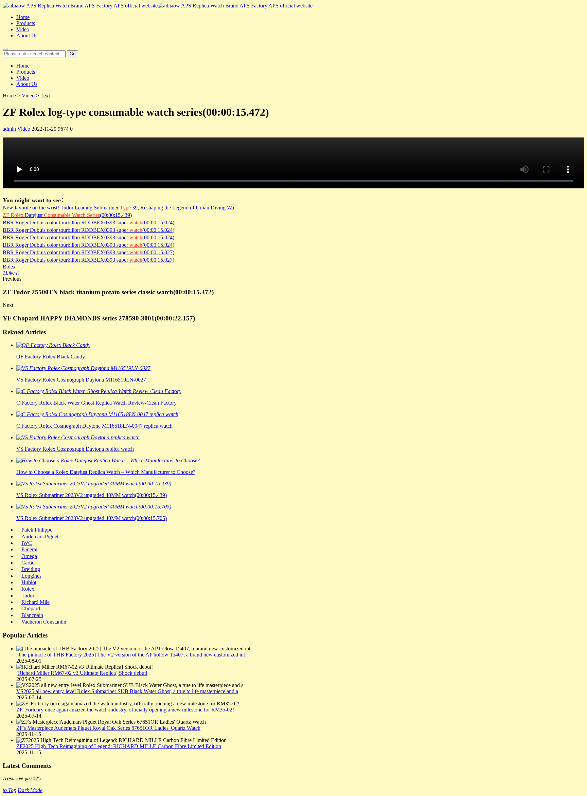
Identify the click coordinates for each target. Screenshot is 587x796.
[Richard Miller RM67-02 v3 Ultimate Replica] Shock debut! (81, 673)
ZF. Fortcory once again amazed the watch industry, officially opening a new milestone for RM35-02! (125, 709)
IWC (26, 543)
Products (25, 23)
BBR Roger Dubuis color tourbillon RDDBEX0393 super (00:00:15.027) (88, 252)
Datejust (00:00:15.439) (67, 215)
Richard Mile (35, 602)
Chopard (30, 608)
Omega (29, 556)
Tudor (27, 595)
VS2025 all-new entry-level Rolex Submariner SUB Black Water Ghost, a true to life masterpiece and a (127, 691)
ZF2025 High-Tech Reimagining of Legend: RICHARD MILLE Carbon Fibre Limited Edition (118, 746)
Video (22, 29)
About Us (26, 35)
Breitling (30, 569)
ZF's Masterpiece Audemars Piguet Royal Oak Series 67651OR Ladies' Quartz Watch (108, 728)
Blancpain (32, 615)
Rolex (9, 267)
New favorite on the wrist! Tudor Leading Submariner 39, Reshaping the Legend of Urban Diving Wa (118, 207)
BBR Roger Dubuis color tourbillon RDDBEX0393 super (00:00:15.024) (88, 222)
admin (9, 129)
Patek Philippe (36, 530)
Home (23, 17)
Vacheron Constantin (43, 622)
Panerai (29, 549)
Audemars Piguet (39, 536)
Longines (31, 576)
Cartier (28, 563)
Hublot (28, 582)
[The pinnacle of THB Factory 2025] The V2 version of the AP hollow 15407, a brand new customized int (130, 655)
